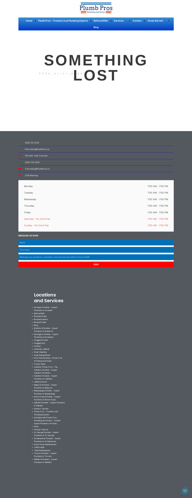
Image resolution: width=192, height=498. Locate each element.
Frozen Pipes (39, 364)
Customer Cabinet (41, 349)
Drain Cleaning (40, 352)
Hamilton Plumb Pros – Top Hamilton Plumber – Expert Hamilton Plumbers (46, 370)
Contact (137, 20)
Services (119, 20)
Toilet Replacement (42, 450)
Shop (36, 426)
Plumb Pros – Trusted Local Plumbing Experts (63, 20)
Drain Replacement (42, 355)
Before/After (101, 20)
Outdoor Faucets (41, 408)
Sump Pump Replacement (45, 444)
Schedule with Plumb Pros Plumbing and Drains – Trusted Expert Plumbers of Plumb (47, 420)
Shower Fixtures (41, 429)
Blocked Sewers (41, 319)
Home (29, 20)
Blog (96, 27)
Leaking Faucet (40, 382)
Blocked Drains (40, 316)
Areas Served (155, 20)
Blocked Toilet (40, 322)
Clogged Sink (39, 343)
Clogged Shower (41, 340)
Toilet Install (39, 447)
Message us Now (28, 235)
